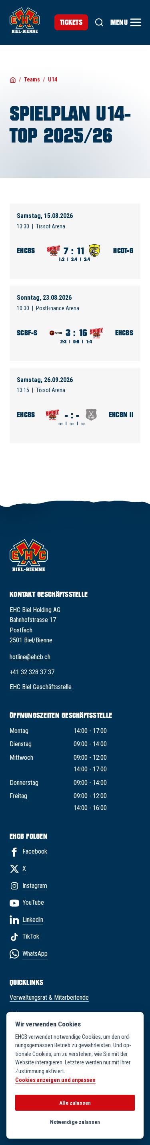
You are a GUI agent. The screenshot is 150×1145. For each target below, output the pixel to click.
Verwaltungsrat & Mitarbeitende (49, 997)
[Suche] (99, 22)
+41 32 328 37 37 (32, 672)
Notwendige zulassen (75, 1122)
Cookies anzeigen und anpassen (55, 1080)
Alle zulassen (75, 1102)
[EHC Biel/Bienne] (25, 20)
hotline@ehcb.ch (30, 657)
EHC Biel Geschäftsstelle (41, 687)
